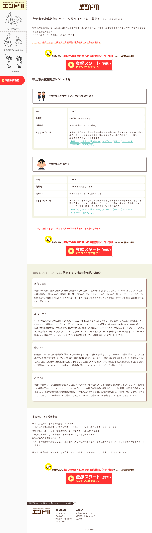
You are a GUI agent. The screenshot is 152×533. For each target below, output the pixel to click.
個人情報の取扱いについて (85, 516)
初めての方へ (60, 516)
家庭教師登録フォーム (84, 513)
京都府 (68, 503)
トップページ (60, 513)
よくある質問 (60, 521)
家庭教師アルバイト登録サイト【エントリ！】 (44, 503)
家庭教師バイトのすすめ (64, 519)
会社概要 (79, 519)
